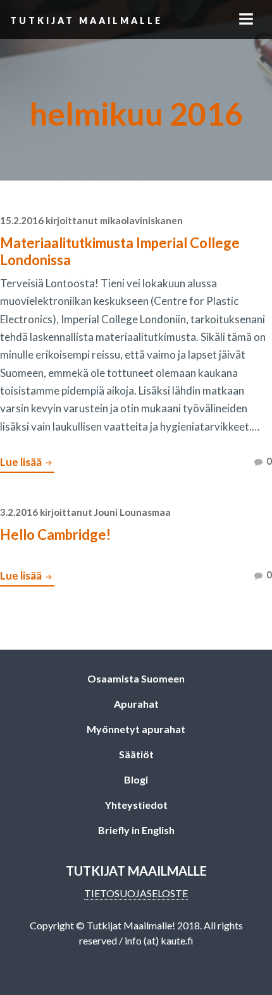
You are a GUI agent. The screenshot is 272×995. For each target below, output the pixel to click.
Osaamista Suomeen (136, 678)
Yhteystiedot (136, 805)
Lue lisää (27, 463)
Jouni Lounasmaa (132, 512)
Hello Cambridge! (55, 534)
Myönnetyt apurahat (136, 729)
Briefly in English (136, 830)
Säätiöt (136, 754)
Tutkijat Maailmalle (86, 20)
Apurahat (136, 704)
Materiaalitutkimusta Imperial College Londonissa (120, 251)
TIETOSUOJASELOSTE (136, 893)
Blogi (136, 779)
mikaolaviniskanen (141, 220)
